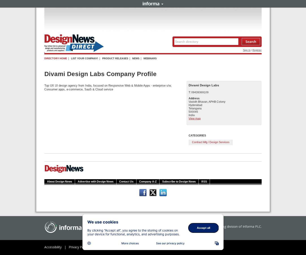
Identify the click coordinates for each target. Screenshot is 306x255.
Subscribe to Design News (179, 181)
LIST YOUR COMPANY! (84, 58)
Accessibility (53, 247)
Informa (153, 3)
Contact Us (126, 181)
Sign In (246, 50)
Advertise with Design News (96, 181)
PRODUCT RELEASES (115, 58)
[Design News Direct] (74, 51)
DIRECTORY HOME (55, 58)
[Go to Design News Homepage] (64, 172)
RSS (204, 181)
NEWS (135, 58)
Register (257, 50)
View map (195, 118)
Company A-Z (148, 181)
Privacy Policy (78, 247)
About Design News (59, 181)
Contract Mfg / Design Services (210, 142)
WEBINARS (150, 58)
